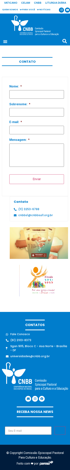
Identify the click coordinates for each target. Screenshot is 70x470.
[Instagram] (61, 10)
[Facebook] (42, 399)
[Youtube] (67, 10)
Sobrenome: (19, 104)
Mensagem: (19, 140)
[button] (5, 41)
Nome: (15, 86)
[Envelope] (28, 399)
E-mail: (15, 122)
